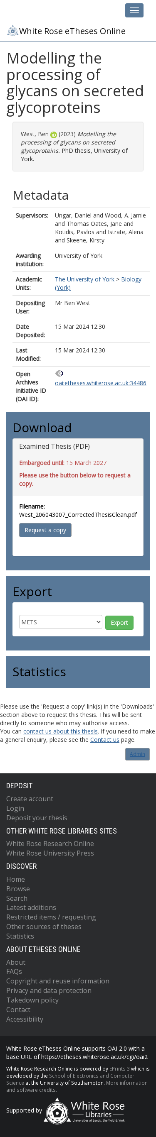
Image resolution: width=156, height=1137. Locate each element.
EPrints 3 (119, 1068)
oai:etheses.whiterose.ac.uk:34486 (100, 383)
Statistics (20, 936)
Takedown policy (32, 1000)
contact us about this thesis (60, 731)
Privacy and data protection (49, 990)
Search (16, 898)
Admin (137, 754)
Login (15, 808)
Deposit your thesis (36, 817)
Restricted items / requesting (51, 917)
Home (15, 879)
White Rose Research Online (50, 843)
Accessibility (24, 1019)
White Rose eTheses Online (72, 31)
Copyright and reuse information (57, 980)
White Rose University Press (50, 853)
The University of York (84, 279)
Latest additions (31, 907)
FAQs (14, 971)
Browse (18, 888)
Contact (18, 1009)
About (15, 962)
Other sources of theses (44, 926)
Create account (29, 798)
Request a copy (45, 530)
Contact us (104, 739)
